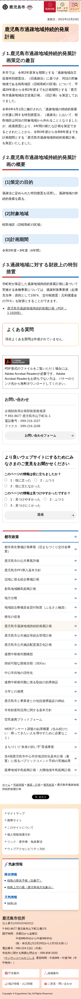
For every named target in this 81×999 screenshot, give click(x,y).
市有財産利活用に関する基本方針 (28, 710)
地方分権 (10, 598)
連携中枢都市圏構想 (18, 654)
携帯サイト (14, 820)
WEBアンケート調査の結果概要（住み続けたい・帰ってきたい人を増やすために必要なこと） (36, 733)
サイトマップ (16, 813)
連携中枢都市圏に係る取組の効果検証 (31, 682)
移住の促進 (12, 616)
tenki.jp (12, 903)
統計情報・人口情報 (20, 983)
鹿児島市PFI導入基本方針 (22, 570)
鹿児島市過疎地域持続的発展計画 (28, 626)
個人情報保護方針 (19, 834)
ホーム (6, 784)
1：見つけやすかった (25, 499)
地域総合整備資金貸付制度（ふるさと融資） (36, 607)
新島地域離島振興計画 (20, 589)
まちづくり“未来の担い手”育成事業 (29, 747)
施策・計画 (33, 784)
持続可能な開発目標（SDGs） (25, 663)
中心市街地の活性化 (18, 673)
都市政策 (11, 537)
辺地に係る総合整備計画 (21, 579)
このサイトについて (20, 827)
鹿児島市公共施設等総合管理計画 (28, 635)
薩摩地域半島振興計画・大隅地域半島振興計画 (37, 770)
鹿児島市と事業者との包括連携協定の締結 (34, 701)
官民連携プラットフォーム (23, 719)
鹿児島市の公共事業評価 (21, 560)
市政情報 (18, 784)
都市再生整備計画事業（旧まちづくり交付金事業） (37, 549)
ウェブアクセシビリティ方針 (26, 849)
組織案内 (53, 973)
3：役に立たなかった (25, 486)
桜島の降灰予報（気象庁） (24, 880)
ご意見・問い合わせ (60, 983)
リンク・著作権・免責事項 (24, 841)
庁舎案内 (13, 973)
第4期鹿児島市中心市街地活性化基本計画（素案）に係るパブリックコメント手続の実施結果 (37, 758)
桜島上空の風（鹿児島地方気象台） (30, 887)
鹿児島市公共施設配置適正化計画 (28, 644)
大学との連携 (13, 691)
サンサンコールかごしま (20, 957)
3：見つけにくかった (25, 505)
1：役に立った (20, 480)
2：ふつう (47, 480)
